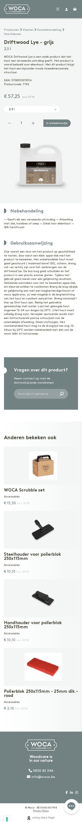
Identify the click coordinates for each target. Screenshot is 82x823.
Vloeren (27, 30)
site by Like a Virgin (43, 818)
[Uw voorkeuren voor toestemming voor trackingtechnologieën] (7, 819)
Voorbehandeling (49, 30)
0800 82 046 (42, 770)
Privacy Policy (41, 811)
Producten (11, 30)
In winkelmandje (56, 123)
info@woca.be (42, 777)
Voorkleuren (12, 34)
